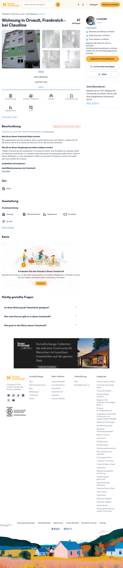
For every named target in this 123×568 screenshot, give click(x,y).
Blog (31, 388)
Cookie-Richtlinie (72, 523)
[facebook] (9, 395)
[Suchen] (57, 4)
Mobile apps (34, 392)
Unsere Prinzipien (58, 382)
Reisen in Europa (103, 435)
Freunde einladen (58, 399)
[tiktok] (18, 395)
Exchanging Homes (104, 457)
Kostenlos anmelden (110, 5)
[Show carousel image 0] (21, 49)
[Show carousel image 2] (71, 39)
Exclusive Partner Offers (106, 488)
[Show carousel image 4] (71, 59)
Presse (31, 399)
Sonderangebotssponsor (106, 448)
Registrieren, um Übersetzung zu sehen (67, 126)
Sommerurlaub (102, 445)
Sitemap (103, 523)
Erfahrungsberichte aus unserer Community (106, 510)
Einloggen (94, 5)
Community (33, 395)
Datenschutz (58, 523)
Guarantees (101, 468)
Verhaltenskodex (44, 523)
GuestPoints (56, 388)
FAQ (76, 382)
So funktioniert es (58, 385)
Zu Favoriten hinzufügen (104, 66)
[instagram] (13, 395)
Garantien (55, 395)
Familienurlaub (102, 442)
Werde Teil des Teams (37, 385)
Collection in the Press (105, 461)
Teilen (104, 74)
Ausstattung (41, 82)
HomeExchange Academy (103, 395)
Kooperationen (102, 505)
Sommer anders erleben (106, 382)
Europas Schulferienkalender (104, 409)
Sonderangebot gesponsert (103, 478)
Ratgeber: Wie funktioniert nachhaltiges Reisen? (106, 402)
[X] (9, 400)
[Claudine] (90, 20)
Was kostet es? (57, 392)
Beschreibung (41, 77)
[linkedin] (23, 395)
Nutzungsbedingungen (26, 523)
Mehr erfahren (92, 103)
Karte (41, 87)
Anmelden (41, 283)
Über (31, 382)
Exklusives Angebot (104, 499)
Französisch (49, 132)
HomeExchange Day (104, 426)
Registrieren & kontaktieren (102, 59)
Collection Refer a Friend (106, 464)
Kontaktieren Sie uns (82, 385)
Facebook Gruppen (104, 391)
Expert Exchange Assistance (103, 484)
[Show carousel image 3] (51, 59)
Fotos (41, 72)
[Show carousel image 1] (51, 39)
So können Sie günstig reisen (105, 386)
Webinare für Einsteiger (105, 422)
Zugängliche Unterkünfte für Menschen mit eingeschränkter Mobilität (106, 416)
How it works (102, 492)
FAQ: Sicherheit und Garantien (104, 453)
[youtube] (13, 400)
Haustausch (101, 438)
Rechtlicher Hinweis (89, 523)
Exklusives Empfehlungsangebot (105, 430)
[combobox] (41, 4)
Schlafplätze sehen (9, 117)
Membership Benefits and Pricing (105, 472)
